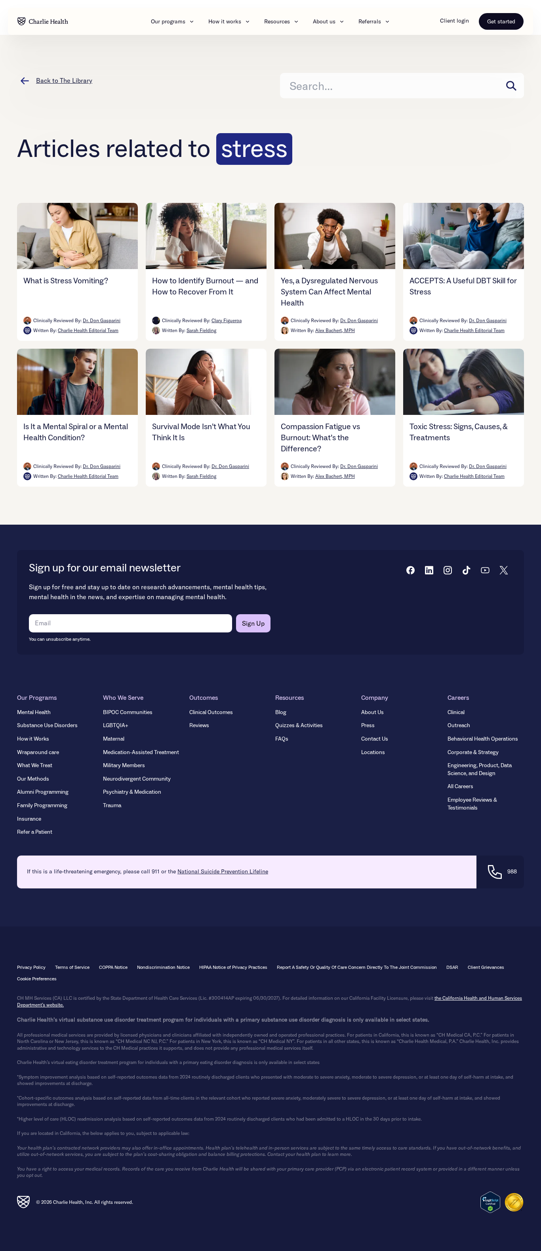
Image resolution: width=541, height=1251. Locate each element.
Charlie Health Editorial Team (88, 330)
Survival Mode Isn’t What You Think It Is (201, 432)
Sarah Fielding (201, 330)
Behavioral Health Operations (483, 739)
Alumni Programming (43, 792)
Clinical (456, 712)
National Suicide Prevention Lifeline (222, 871)
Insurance (29, 819)
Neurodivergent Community (137, 779)
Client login (454, 20)
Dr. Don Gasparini (101, 320)
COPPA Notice (113, 967)
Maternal (113, 739)
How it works (224, 21)
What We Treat (34, 765)
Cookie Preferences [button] (37, 979)
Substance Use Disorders (47, 725)
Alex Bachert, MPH (335, 330)
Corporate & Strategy (473, 752)
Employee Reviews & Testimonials (472, 804)
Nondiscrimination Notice (163, 967)
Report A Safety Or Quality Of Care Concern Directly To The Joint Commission (357, 967)
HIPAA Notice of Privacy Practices (233, 967)
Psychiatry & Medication (132, 792)
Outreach (459, 725)
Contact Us (374, 739)
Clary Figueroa (226, 320)
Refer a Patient (34, 832)
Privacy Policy (31, 967)
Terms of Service (72, 967)
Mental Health (34, 712)
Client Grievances (486, 967)
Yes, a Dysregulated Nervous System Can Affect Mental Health (329, 292)
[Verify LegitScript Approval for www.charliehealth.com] (490, 1202)
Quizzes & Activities (299, 725)
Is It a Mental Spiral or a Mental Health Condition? (75, 432)
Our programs (168, 21)
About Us (372, 712)
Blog (280, 712)
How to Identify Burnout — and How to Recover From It (205, 286)
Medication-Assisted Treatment (141, 752)
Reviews (199, 725)
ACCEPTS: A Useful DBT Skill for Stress (463, 286)
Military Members (124, 765)
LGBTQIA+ (115, 725)
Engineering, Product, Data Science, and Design (480, 769)
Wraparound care (38, 752)
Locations (373, 752)
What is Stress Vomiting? (65, 281)
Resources (277, 21)
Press (368, 725)
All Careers (460, 786)
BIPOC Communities (127, 712)
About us (324, 21)
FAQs (281, 739)
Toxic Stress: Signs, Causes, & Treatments (459, 432)
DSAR (452, 967)
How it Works (33, 739)
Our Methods (33, 779)
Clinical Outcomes (211, 712)
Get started (501, 21)
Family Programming (42, 805)
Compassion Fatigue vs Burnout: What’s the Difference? (320, 438)
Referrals (369, 21)
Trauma (112, 805)
